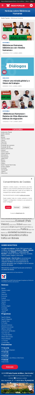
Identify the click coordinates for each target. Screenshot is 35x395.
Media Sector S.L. (20, 213)
